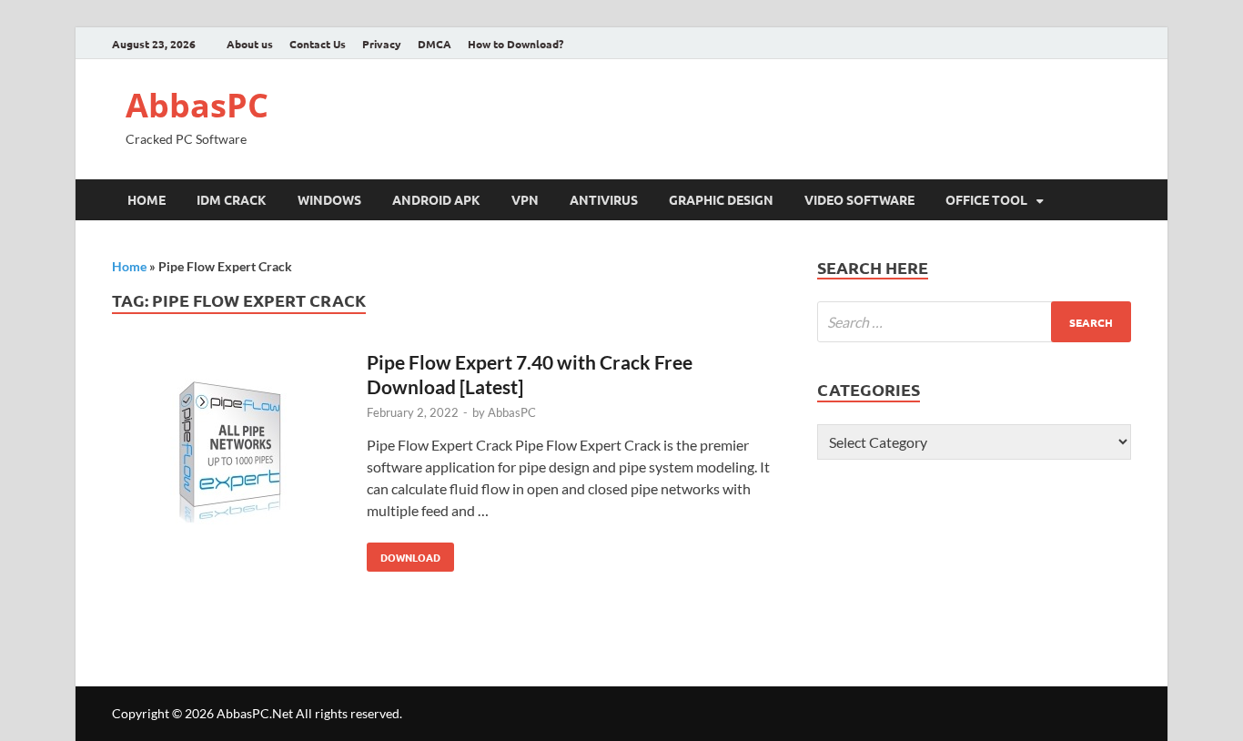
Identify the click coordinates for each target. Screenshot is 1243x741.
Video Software (859, 199)
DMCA (434, 43)
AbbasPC (197, 105)
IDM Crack (232, 199)
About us (250, 43)
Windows (329, 199)
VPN (525, 199)
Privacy (381, 43)
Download (403, 553)
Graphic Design (721, 199)
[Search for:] (974, 321)
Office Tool (986, 199)
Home (146, 199)
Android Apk (436, 199)
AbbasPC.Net (255, 713)
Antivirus (604, 199)
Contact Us (317, 43)
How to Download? (515, 43)
